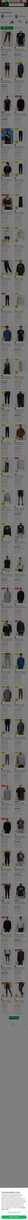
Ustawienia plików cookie (14, 1212)
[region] (14, 1204)
